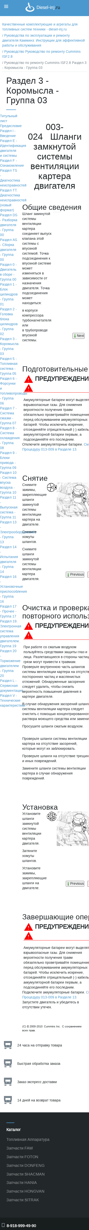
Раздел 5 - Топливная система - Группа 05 (9, 366)
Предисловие (11, 126)
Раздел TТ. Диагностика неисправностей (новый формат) (13, 200)
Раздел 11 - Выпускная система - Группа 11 (9, 507)
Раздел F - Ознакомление (12, 163)
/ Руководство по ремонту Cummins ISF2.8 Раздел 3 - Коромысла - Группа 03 (44, 65)
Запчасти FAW (19, 1148)
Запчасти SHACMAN (25, 1174)
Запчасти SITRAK (22, 1200)
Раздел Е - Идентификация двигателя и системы (13, 148)
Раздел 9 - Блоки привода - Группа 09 (8, 460)
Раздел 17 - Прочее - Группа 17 (8, 611)
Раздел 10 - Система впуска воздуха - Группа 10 (8, 482)
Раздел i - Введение (8, 133)
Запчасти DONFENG (25, 1165)
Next (80, 335)
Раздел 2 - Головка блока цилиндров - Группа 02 (9, 321)
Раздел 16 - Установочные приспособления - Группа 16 (13, 589)
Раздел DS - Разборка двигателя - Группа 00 (8, 225)
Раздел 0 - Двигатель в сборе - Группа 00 (8, 272)
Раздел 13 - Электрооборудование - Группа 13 (18, 532)
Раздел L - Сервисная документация (11, 685)
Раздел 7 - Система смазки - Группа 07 (8, 416)
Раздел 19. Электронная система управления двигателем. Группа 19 (10, 633)
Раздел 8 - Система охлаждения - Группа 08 (10, 438)
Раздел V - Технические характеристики (12, 700)
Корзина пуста (71, 13)
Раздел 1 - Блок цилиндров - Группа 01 (9, 294)
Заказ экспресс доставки (37, 1082)
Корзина (66, 8)
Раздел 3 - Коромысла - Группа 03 (9, 346)
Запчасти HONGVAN (25, 1191)
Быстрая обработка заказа (38, 1063)
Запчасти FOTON (22, 1156)
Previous (77, 574)
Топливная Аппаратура (27, 1139)
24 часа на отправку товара (39, 1045)
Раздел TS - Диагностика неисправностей (13, 178)
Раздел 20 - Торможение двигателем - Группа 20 (10, 663)
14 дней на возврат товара (39, 1100)
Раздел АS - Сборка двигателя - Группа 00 (8, 250)
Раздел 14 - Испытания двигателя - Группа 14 (9, 559)
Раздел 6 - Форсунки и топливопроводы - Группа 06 (13, 391)
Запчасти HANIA (21, 1182)
